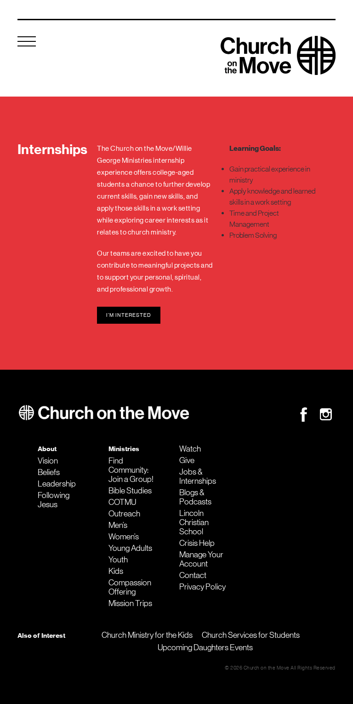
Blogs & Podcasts (195, 497)
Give (186, 460)
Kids (115, 571)
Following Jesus (53, 500)
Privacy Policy (202, 586)
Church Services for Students (251, 635)
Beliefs (49, 472)
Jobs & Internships (197, 476)
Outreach (124, 513)
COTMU (122, 502)
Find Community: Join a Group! (131, 470)
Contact (192, 575)
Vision (48, 460)
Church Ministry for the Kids (147, 635)
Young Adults (130, 548)
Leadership (57, 483)
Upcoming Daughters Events (205, 647)
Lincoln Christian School (194, 522)
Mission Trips (130, 603)
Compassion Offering (129, 587)
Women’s (123, 536)
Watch (190, 448)
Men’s (117, 525)
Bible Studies (130, 490)
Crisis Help (197, 543)
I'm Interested (128, 315)
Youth (118, 559)
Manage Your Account (201, 559)
